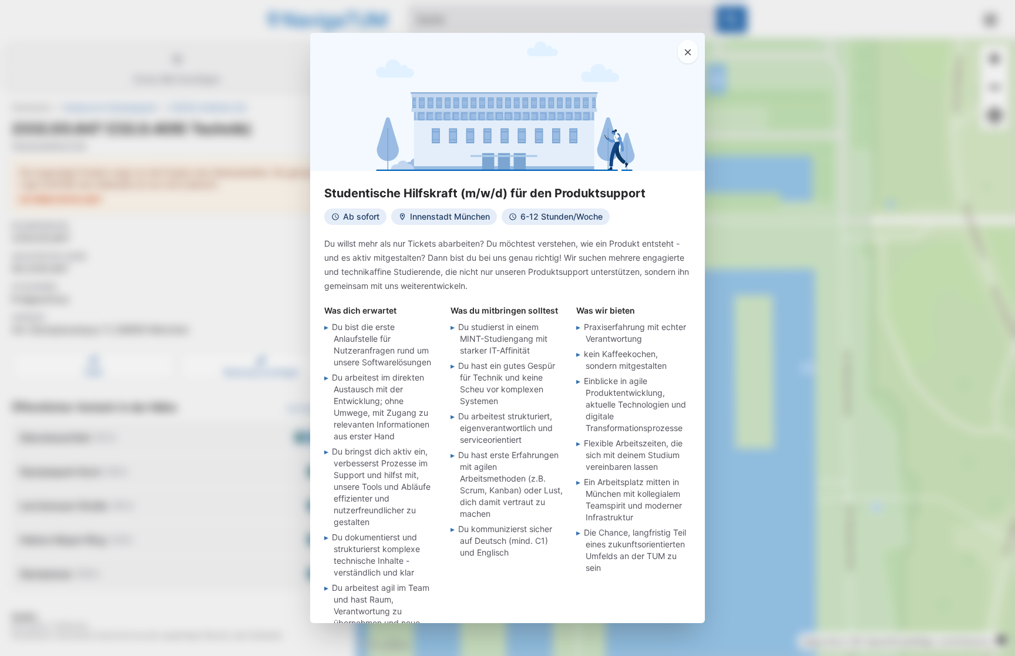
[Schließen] (688, 51)
